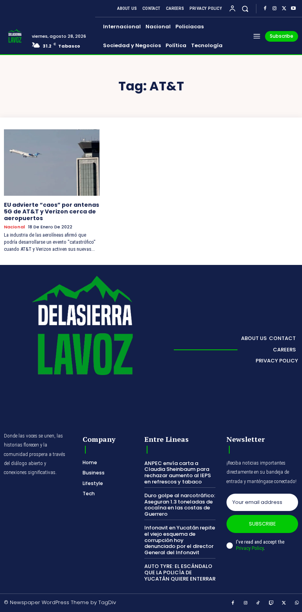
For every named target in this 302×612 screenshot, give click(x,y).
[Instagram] (274, 8)
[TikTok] (258, 603)
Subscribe (262, 523)
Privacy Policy (249, 548)
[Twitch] (271, 603)
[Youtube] (293, 8)
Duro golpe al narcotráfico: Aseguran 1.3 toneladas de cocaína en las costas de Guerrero (179, 505)
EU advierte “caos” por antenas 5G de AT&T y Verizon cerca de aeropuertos (51, 211)
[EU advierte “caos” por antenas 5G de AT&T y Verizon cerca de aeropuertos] (51, 162)
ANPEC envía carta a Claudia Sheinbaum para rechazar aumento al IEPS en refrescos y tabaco (177, 472)
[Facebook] (265, 8)
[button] (245, 8)
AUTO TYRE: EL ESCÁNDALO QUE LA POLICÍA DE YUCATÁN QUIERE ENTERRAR (179, 572)
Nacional (14, 227)
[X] (284, 8)
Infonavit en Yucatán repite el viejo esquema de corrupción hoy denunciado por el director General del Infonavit (179, 540)
